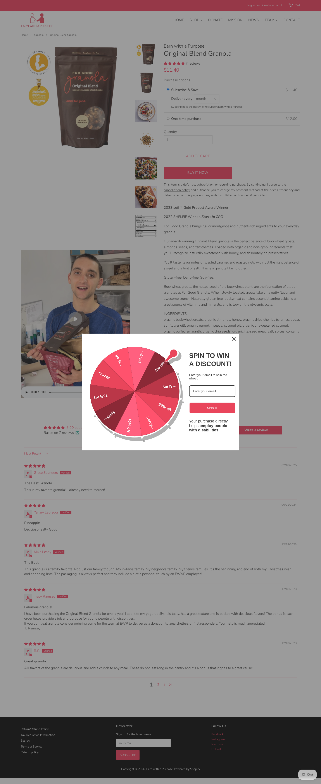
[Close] (234, 339)
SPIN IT (212, 408)
